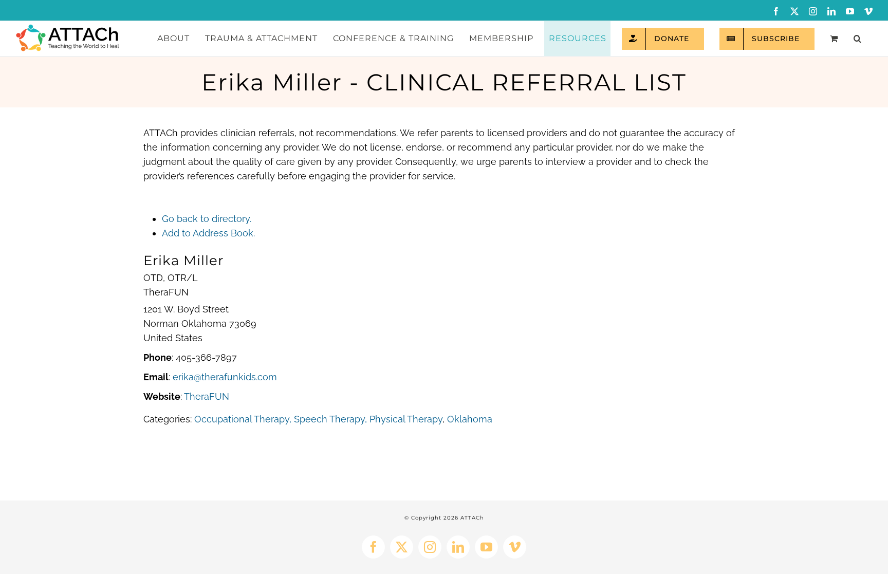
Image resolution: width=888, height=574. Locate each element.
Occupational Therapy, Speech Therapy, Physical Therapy (318, 419)
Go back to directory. (206, 218)
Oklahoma (469, 419)
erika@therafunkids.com (225, 377)
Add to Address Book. (208, 233)
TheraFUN (206, 396)
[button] (857, 38)
